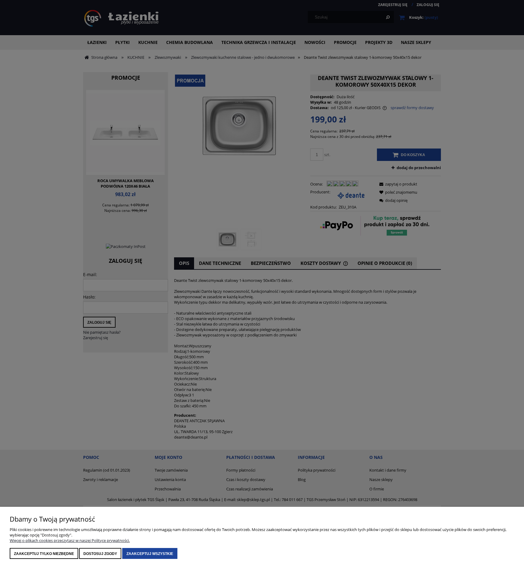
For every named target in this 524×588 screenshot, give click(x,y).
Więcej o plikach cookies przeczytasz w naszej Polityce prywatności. (70, 540)
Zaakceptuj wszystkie (149, 554)
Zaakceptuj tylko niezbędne (44, 554)
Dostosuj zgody (100, 554)
